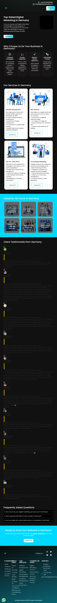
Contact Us (12, 135)
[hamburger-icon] (43, 8)
